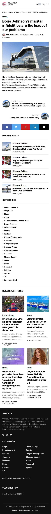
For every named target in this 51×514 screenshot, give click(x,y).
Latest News (24, 511)
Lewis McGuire (35, 396)
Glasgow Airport (11, 244)
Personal (8, 267)
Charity (7, 217)
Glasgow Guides (11, 250)
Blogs (6, 214)
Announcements (11, 207)
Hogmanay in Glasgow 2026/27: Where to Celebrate (27, 161)
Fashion (7, 234)
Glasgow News (11, 343)
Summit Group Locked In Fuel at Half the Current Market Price (36, 323)
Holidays (8, 254)
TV (5, 277)
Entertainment (10, 227)
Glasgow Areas (10, 247)
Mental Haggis (10, 257)
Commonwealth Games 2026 (16, 221)
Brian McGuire (12, 35)
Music (6, 260)
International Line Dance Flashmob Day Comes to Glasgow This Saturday (12, 324)
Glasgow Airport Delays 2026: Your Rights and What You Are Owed (29, 147)
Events (7, 231)
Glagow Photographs (13, 237)
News (11, 12)
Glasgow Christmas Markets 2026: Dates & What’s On (29, 175)
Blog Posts (8, 211)
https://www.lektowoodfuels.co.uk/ (16, 478)
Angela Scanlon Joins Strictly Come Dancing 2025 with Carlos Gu (36, 377)
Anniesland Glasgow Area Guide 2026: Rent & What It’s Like (30, 189)
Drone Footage (10, 224)
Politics (7, 270)
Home (4, 12)
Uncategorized (10, 280)
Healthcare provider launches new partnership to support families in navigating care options (13, 380)
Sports (7, 273)
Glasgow (8, 240)
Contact (35, 511)
